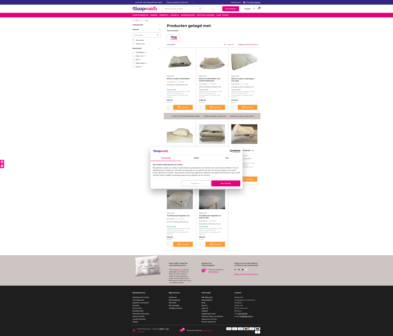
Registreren (173, 297)
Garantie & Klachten (139, 319)
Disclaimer (136, 305)
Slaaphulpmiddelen (140, 15)
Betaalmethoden (138, 311)
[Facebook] (235, 270)
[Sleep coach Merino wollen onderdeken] (180, 62)
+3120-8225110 (242, 314)
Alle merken (140, 40)
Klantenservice (236, 2)
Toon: (229, 44)
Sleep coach (140, 44)
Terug (136, 20)
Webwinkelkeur (255, 2)
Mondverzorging (188, 15)
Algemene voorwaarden (141, 303)
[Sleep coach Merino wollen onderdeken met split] (244, 62)
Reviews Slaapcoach (209, 322)
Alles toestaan (226, 183)
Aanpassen (195, 183)
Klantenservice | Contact (141, 297)
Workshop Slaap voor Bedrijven (212, 316)
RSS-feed (141, 332)
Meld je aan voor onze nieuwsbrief (246, 274)
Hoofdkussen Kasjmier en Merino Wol (210, 217)
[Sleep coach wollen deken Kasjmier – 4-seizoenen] (244, 134)
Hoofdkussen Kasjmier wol (178, 216)
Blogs (203, 303)
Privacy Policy (137, 308)
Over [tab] (227, 158)
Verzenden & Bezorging (141, 314)
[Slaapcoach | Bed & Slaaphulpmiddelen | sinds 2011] (145, 9)
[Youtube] (242, 270)
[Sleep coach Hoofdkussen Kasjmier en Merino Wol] (212, 199)
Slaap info (205, 308)
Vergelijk (181, 81)
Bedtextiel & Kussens (205, 15)
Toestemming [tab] (166, 158)
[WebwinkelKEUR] (213, 9)
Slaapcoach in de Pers (209, 319)
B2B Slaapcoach (207, 297)
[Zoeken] (200, 9)
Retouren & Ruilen (139, 316)
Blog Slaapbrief (207, 300)
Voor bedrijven (230, 9)
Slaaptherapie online (209, 314)
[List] (225, 44)
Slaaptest (205, 311)
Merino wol (140, 56)
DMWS (161, 329)
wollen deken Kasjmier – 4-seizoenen (242, 151)
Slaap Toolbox (222, 15)
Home (141, 20)
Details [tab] (196, 158)
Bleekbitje (175, 15)
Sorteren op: (242, 44)
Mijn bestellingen (174, 300)
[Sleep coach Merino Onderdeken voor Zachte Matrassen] (212, 62)
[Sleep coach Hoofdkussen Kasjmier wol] (180, 199)
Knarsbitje (163, 15)
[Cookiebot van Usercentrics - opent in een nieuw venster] (231, 151)
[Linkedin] (246, 270)
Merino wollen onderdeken (178, 79)
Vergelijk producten (175, 308)
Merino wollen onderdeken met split (242, 80)
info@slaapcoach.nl (246, 316)
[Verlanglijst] (254, 9)
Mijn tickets (172, 303)
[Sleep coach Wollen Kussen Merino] (180, 134)
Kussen (139, 67)
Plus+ (167, 329)
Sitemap (135, 322)
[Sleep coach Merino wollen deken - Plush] (212, 134)
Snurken (153, 15)
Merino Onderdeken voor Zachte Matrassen (210, 80)
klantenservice (178, 269)
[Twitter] (239, 270)
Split (138, 59)
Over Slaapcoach (138, 300)
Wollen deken (141, 63)
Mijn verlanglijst (174, 305)
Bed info (204, 305)
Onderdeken (141, 52)
